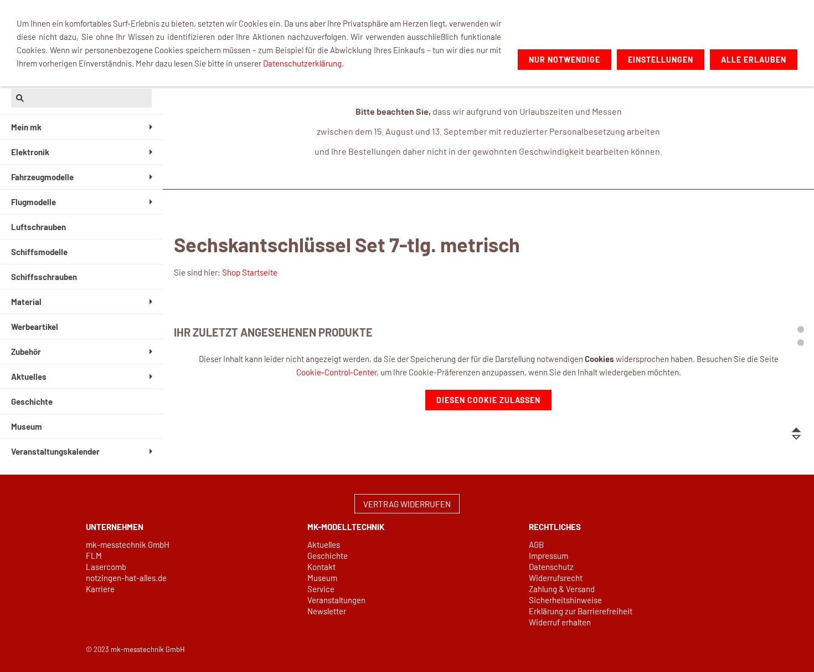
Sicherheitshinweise (565, 600)
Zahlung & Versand (562, 589)
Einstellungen (660, 59)
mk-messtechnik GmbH (127, 544)
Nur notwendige (564, 59)
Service (320, 589)
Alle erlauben (753, 59)
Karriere (100, 589)
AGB (536, 544)
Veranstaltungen (336, 600)
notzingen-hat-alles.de (126, 578)
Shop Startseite (249, 272)
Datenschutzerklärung (302, 63)
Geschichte (327, 556)
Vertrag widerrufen (407, 504)
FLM (94, 556)
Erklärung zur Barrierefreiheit (580, 611)
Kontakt (321, 567)
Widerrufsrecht (556, 578)
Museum (322, 578)
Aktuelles (323, 544)
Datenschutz (551, 567)
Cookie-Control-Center (336, 372)
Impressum (548, 556)
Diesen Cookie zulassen (488, 400)
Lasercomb (106, 567)
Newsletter (326, 611)
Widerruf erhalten (560, 622)
